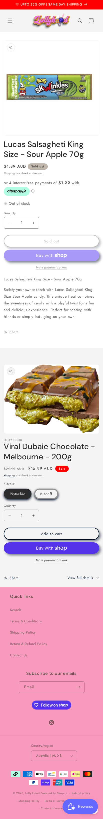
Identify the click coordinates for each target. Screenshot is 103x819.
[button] (10, 20)
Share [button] (14, 331)
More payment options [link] (51, 267)
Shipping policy (29, 801)
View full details (80, 577)
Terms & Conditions (26, 621)
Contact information (54, 808)
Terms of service (55, 801)
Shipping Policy (23, 632)
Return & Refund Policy (28, 643)
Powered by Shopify (53, 793)
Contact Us (19, 655)
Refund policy (81, 793)
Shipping (9, 173)
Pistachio (18, 493)
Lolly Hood (32, 793)
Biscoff (46, 493)
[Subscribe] (78, 687)
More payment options (51, 560)
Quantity (10, 213)
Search (15, 609)
